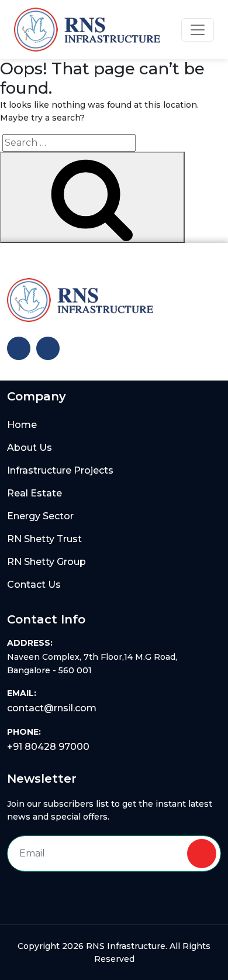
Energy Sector (40, 516)
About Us (29, 447)
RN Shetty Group (46, 561)
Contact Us (34, 584)
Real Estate (34, 493)
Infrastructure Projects (60, 470)
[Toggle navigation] (197, 30)
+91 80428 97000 (48, 746)
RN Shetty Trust (44, 538)
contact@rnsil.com (51, 708)
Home (22, 424)
